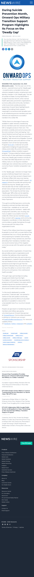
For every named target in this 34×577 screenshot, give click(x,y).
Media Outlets (5, 502)
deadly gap (5, 333)
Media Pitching (6, 461)
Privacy (15, 527)
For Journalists (6, 493)
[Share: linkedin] (9, 49)
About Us (4, 478)
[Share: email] (12, 49)
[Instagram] (9, 524)
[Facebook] (2, 524)
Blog (3, 480)
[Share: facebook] (3, 49)
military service (19, 335)
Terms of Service (7, 527)
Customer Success (7, 469)
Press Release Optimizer (9, 472)
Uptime (21, 527)
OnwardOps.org (9, 315)
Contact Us (5, 508)
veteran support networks (9, 342)
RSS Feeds (5, 500)
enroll (27, 216)
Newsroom (5, 495)
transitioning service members (21, 340)
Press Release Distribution (9, 452)
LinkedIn (29, 324)
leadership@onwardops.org (13, 319)
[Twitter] (5, 524)
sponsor (18, 218)
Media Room (5, 467)
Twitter (13, 324)
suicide (26, 337)
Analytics (4, 465)
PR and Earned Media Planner (10, 497)
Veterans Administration (8, 344)
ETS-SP (11, 145)
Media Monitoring (6, 463)
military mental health (8, 335)
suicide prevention (7, 340)
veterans (20, 342)
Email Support (5, 510)
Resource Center (6, 491)
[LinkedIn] (7, 524)
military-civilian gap (17, 337)
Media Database (6, 459)
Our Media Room (6, 484)
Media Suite (5, 457)
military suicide (6, 337)
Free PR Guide (26, 443)
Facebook (7, 324)
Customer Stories (6, 482)
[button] (31, 2)
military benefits (23, 333)
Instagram (20, 324)
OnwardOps (6, 151)
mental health (14, 333)
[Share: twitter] (6, 49)
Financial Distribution (7, 454)
